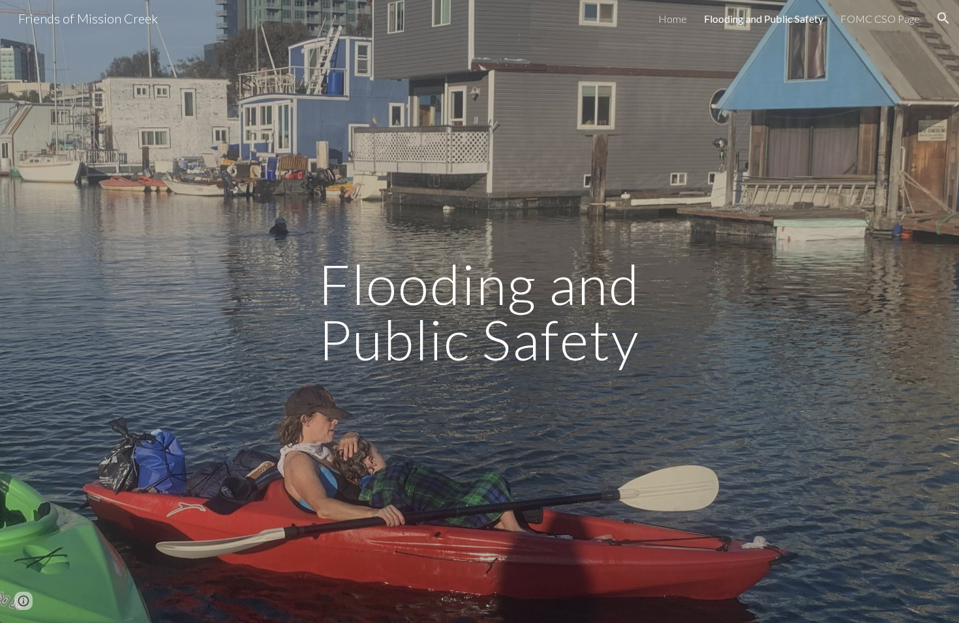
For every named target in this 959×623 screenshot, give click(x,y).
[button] (943, 18)
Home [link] (672, 18)
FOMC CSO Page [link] (880, 18)
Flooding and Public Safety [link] (763, 18)
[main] (479, 312)
